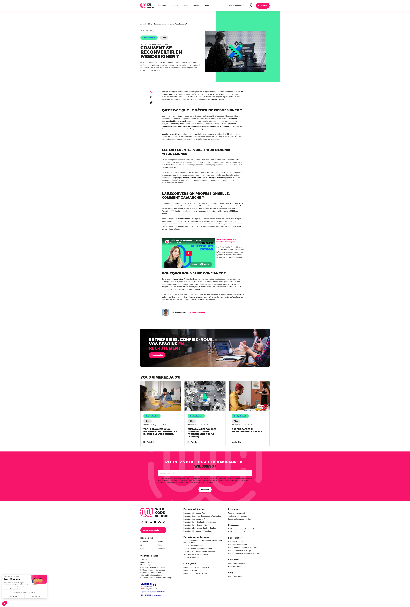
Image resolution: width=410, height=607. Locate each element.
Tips (164, 38)
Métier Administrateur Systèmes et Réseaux (244, 554)
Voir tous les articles (235, 576)
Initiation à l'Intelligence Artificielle (196, 573)
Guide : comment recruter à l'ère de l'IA (242, 529)
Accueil (143, 24)
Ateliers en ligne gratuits (237, 516)
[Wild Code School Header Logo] (147, 5)
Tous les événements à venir (238, 513)
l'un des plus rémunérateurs (220, 94)
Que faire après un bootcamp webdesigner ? (245, 382)
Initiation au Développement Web (196, 567)
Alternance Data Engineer (193, 545)
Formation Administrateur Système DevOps (199, 528)
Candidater (262, 5)
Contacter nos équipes (151, 530)
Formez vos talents (235, 567)
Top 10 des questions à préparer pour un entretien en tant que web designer (160, 383)
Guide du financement (236, 532)
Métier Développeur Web (237, 545)
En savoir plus (157, 355)
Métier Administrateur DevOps (239, 551)
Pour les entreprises (236, 5)
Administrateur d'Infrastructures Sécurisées (199, 551)
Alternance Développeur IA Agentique (197, 548)
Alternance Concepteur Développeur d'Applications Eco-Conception (202, 541)
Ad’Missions (202, 206)
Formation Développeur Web (194, 513)
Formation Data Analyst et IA (194, 519)
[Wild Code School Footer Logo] (154, 512)
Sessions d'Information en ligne (240, 519)
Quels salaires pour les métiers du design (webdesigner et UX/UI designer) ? (199, 383)
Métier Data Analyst (235, 542)
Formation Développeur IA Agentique (197, 531)
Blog (207, 5)
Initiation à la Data (190, 570)
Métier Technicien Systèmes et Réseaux (243, 548)
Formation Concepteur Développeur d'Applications (202, 516)
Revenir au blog (148, 31)
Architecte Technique (191, 557)
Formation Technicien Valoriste (195, 525)
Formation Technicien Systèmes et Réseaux (199, 522)
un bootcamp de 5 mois (187, 219)
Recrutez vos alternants (237, 564)
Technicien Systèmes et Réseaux (195, 554)
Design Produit (149, 38)
